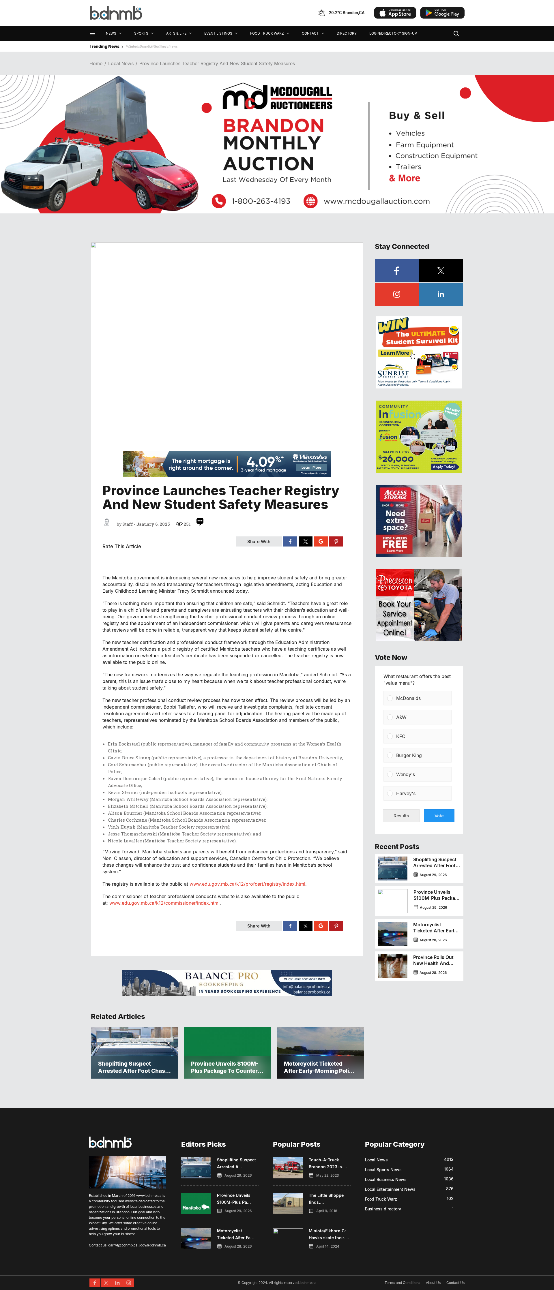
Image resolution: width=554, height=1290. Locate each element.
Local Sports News (383, 1169)
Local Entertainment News (390, 1189)
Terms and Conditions (402, 1282)
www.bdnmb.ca (149, 1195)
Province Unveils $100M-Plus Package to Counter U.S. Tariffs (437, 901)
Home (95, 63)
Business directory (383, 1208)
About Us (433, 1282)
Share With (258, 541)
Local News (121, 63)
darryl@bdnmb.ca (123, 1245)
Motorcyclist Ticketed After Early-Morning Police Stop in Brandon (435, 934)
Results (401, 815)
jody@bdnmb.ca (152, 1245)
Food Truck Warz (381, 1199)
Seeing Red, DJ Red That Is (144, 46)
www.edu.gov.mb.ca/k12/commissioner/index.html (164, 903)
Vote (439, 815)
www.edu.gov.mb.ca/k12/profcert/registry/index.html (247, 884)
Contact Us (455, 1282)
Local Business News (386, 1179)
